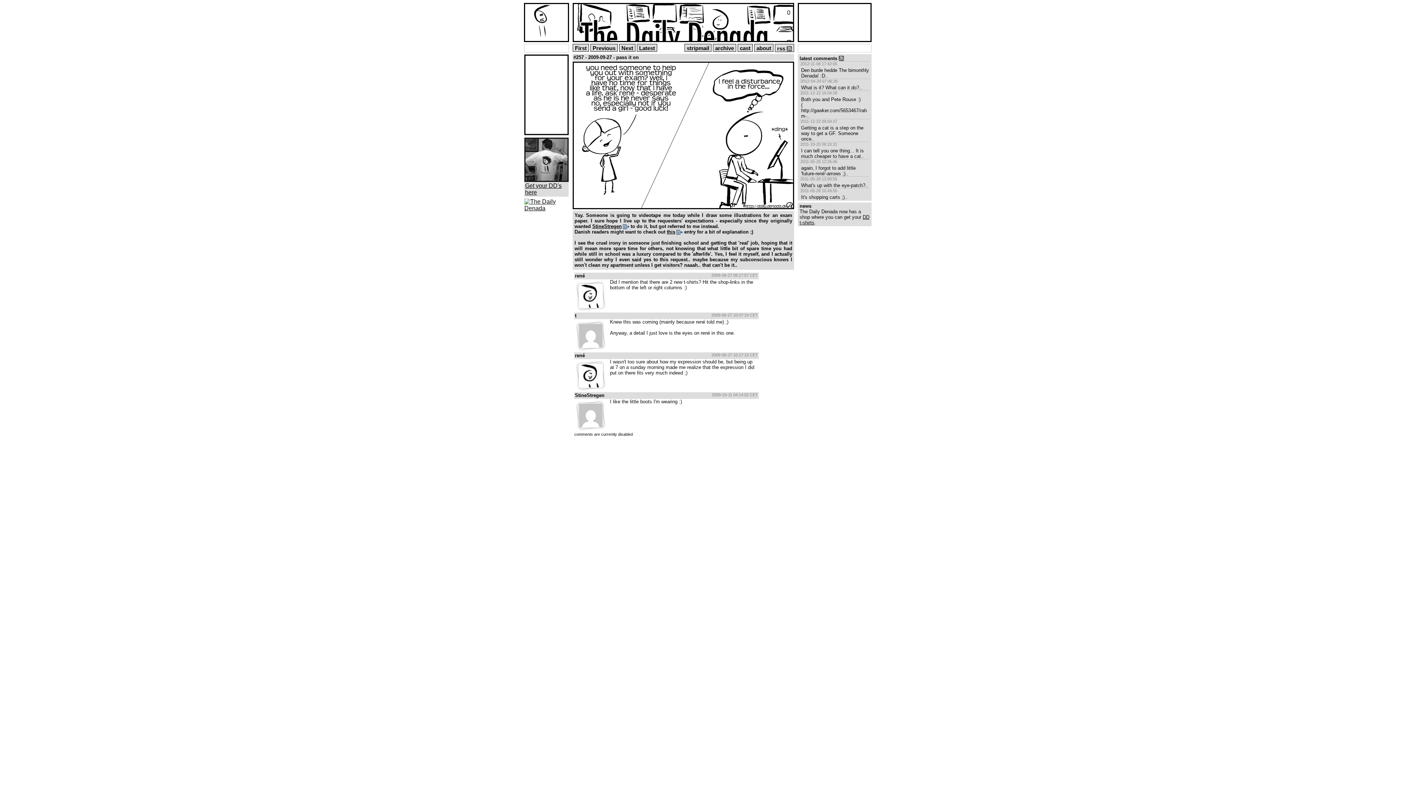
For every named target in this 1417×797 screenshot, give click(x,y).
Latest (647, 48)
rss (782, 49)
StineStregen (607, 226)
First (581, 48)
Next (627, 48)
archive (724, 48)
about (763, 48)
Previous (604, 48)
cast (745, 48)
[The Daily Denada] (546, 208)
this (671, 232)
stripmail (698, 48)
